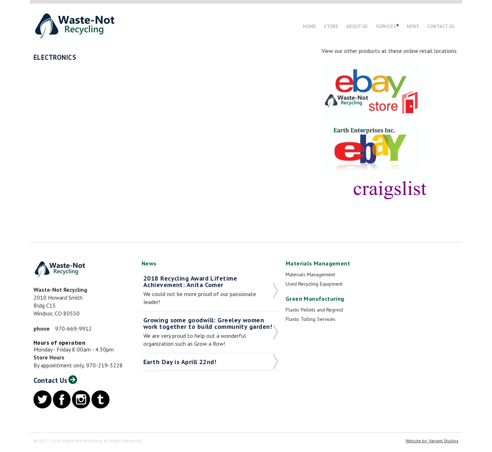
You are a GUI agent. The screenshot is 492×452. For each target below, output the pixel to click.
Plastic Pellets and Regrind (314, 309)
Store (331, 26)
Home (309, 26)
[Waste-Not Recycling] (74, 25)
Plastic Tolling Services (310, 319)
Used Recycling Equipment (314, 284)
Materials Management (310, 274)
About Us (357, 26)
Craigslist (390, 189)
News (413, 26)
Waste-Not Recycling (59, 269)
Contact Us (441, 26)
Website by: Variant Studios (432, 440)
